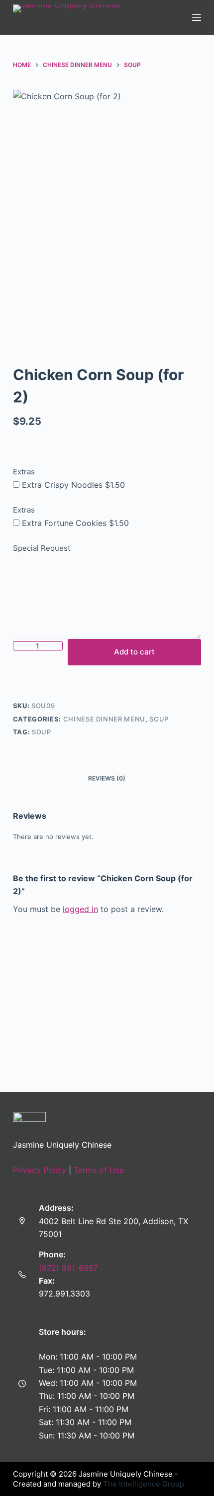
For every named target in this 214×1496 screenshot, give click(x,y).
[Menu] (196, 17)
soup (41, 732)
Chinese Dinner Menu (104, 719)
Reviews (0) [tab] (106, 778)
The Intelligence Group (143, 1484)
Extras (24, 471)
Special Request (41, 548)
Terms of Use (99, 1170)
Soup (159, 719)
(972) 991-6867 (68, 1268)
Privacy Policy (39, 1170)
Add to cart (134, 651)
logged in (80, 909)
